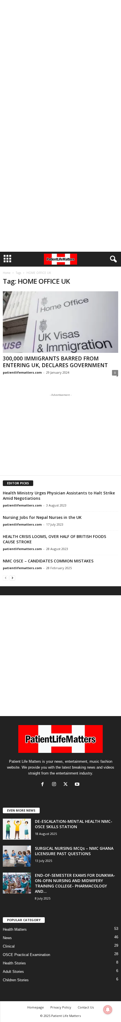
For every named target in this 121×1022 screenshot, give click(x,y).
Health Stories (14, 963)
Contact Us (86, 1007)
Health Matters (15, 929)
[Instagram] (55, 785)
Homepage (35, 1007)
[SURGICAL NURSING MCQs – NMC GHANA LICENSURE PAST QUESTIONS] (17, 856)
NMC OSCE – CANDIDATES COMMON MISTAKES (48, 561)
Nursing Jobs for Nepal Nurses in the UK (42, 517)
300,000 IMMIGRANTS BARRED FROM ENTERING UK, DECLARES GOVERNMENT (55, 362)
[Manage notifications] (107, 1009)
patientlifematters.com (22, 372)
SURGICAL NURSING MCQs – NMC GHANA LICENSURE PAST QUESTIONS (74, 851)
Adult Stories (13, 971)
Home (6, 273)
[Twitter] (67, 785)
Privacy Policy (60, 1007)
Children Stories (16, 980)
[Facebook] (44, 785)
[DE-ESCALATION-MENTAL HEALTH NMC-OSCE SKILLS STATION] (17, 829)
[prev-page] (5, 578)
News (7, 938)
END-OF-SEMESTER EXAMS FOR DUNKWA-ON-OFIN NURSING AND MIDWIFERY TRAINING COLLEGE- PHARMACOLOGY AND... (75, 883)
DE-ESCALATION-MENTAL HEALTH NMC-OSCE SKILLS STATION (73, 824)
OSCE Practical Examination (26, 955)
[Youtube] (78, 785)
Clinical (9, 946)
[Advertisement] (60, 62)
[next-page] (12, 578)
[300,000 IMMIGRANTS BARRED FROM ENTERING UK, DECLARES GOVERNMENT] (60, 322)
